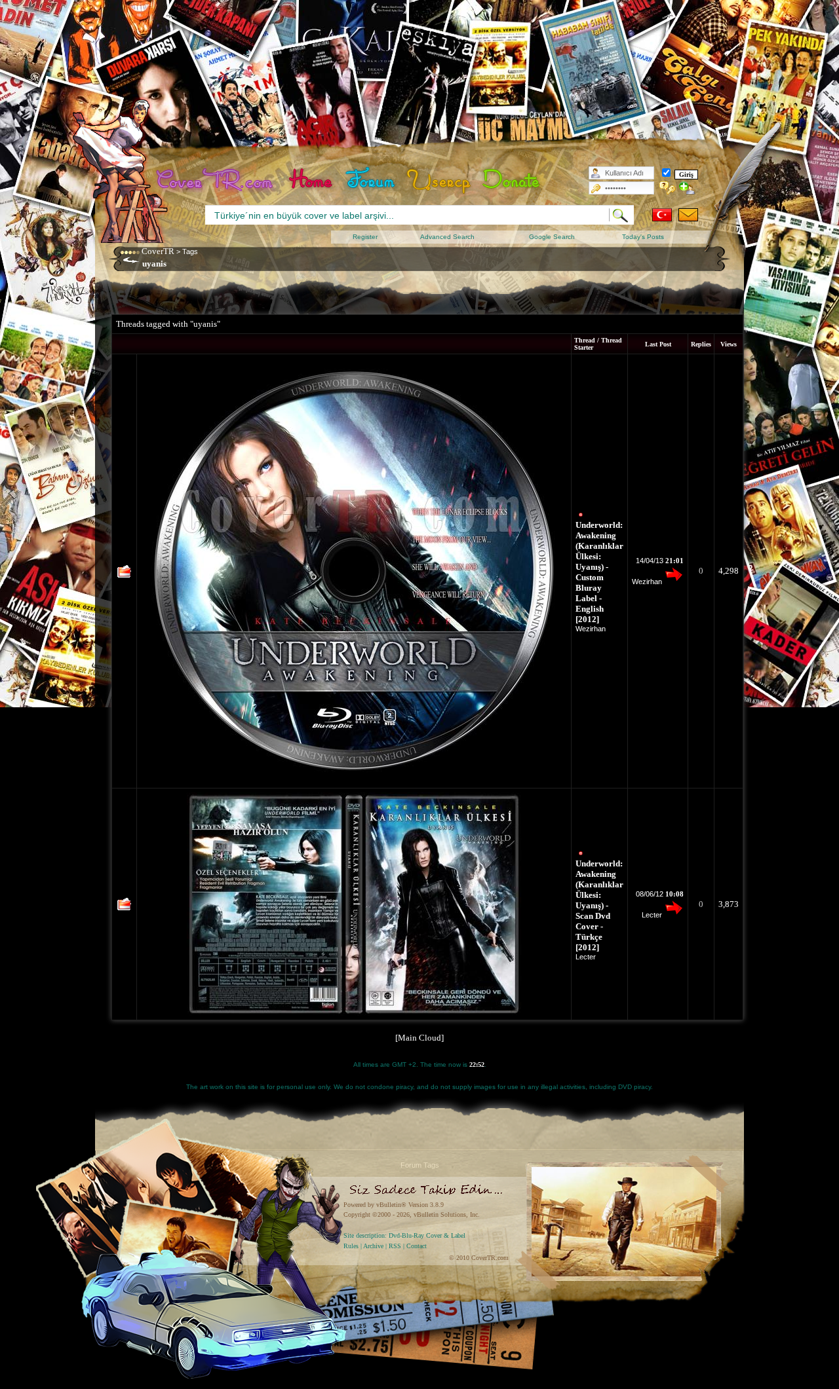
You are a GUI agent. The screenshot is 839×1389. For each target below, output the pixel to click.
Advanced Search (447, 236)
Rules (351, 1246)
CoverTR (158, 251)
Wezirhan (591, 629)
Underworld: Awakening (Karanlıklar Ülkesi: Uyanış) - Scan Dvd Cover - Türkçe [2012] (599, 905)
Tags (190, 251)
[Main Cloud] (419, 1038)
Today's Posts (643, 236)
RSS (395, 1246)
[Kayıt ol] (687, 187)
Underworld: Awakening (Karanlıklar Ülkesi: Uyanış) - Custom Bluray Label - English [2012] (599, 572)
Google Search (552, 236)
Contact (416, 1246)
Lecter (586, 957)
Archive (373, 1246)
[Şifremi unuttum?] (667, 187)
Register (365, 236)
